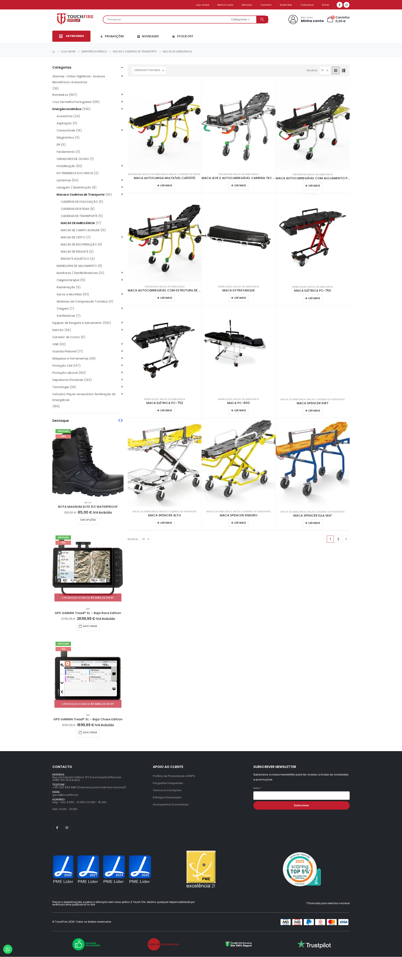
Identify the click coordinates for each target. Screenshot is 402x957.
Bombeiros (60, 95)
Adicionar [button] (90, 626)
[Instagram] (346, 5)
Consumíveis (66, 130)
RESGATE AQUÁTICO (75, 259)
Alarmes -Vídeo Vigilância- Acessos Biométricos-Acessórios (78, 79)
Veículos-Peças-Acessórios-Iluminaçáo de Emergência (84, 397)
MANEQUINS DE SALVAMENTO (77, 266)
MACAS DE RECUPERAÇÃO (79, 244)
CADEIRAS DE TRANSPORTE (79, 216)
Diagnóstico (65, 137)
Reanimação (66, 287)
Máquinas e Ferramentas (70, 358)
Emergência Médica (66, 109)
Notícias (247, 4)
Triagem (63, 308)
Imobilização (225, 286)
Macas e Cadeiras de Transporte (187, 174)
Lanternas (64, 180)
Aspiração (64, 123)
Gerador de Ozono (66, 337)
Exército (58, 330)
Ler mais (166, 185)
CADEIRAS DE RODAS (75, 209)
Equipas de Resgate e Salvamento (77, 323)
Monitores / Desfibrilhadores (77, 273)
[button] (335, 70)
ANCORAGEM (134, 174)
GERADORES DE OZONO (73, 159)
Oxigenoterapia (68, 280)
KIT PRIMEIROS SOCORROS (75, 173)
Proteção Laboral (65, 373)
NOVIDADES (150, 36)
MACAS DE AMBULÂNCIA (155, 174)
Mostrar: (312, 70)
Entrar (325, 4)
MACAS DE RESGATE (74, 251)
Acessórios (65, 116)
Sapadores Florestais (67, 380)
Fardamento (66, 152)
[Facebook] (340, 5)
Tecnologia (60, 387)
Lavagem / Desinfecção (74, 187)
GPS (88, 608)
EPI (58, 145)
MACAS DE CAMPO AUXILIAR (80, 230)
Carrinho (266, 4)
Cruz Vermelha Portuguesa (71, 102)
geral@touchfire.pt (65, 795)
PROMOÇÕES (114, 36)
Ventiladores (66, 316)
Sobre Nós (286, 4)
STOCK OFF (185, 36)
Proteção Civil (62, 366)
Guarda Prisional (64, 351)
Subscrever (301, 805)
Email (257, 788)
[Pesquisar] (262, 19)
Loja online (202, 4)
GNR (55, 344)
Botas (88, 502)
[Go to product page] (164, 125)
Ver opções (88, 520)
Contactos (307, 4)
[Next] (346, 539)
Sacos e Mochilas (69, 294)
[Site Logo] (76, 19)
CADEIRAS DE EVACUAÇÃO (79, 202)
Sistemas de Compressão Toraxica (82, 301)
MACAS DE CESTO (73, 237)
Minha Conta (225, 4)
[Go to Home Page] (53, 51)
